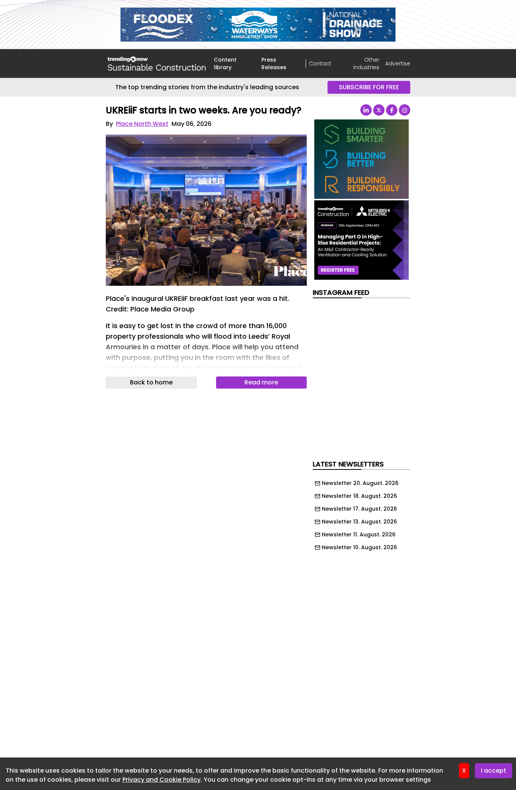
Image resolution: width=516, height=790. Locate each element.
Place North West (142, 123)
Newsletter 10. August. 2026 (359, 547)
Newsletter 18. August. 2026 (359, 496)
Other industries (366, 63)
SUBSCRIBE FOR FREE (369, 87)
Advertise (397, 63)
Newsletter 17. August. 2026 (359, 509)
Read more (261, 382)
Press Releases (273, 63)
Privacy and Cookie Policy (161, 779)
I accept (493, 770)
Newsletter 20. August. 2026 (360, 483)
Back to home (151, 382)
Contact (320, 63)
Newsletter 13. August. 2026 (359, 521)
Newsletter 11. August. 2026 (358, 534)
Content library (225, 63)
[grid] (361, 513)
